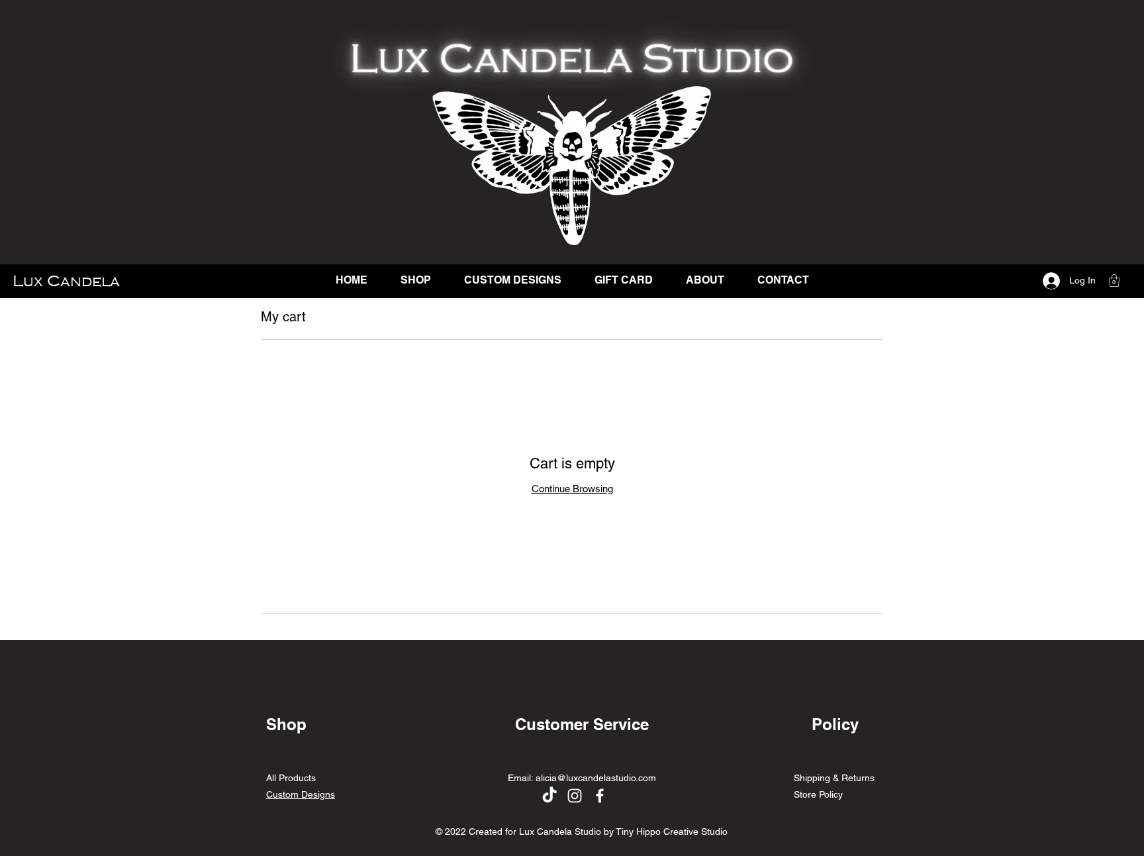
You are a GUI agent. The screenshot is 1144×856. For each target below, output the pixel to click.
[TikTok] (549, 795)
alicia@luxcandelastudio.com (596, 778)
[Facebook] (600, 795)
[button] (1114, 280)
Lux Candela (66, 281)
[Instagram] (574, 795)
